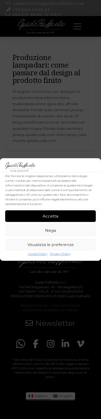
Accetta (50, 216)
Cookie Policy (37, 254)
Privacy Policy (60, 254)
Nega (50, 230)
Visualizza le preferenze (50, 244)
